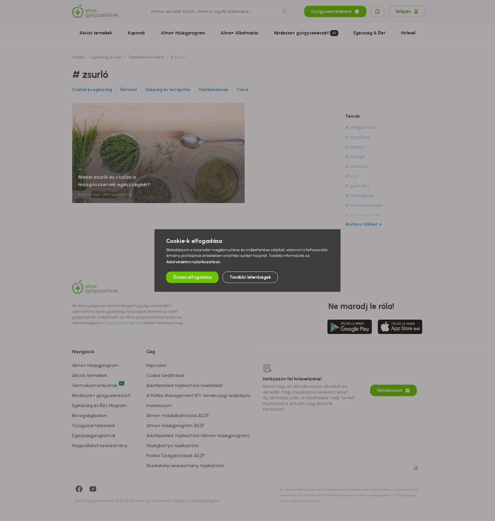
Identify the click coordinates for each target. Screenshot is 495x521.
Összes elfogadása (192, 277)
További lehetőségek (250, 277)
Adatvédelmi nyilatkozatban (193, 261)
